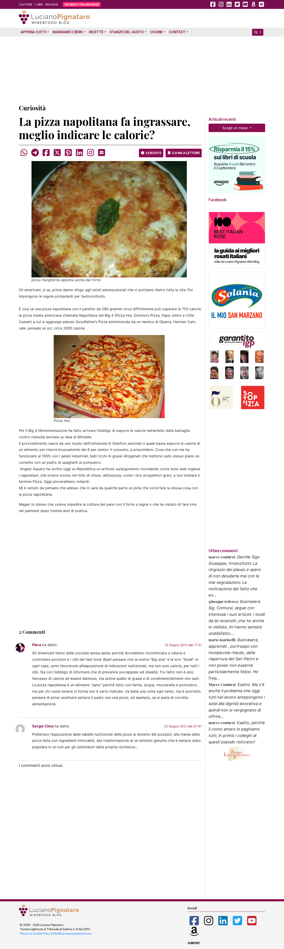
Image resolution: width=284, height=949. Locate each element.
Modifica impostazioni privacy (72, 933)
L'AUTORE (25, 4)
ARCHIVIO (51, 4)
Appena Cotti (33, 32)
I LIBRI (39, 4)
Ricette (96, 32)
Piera (36, 645)
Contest (177, 32)
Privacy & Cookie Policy (35, 933)
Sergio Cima (42, 726)
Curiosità (32, 108)
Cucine (156, 32)
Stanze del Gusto (127, 32)
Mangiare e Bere (68, 32)
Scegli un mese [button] (235, 128)
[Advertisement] (142, 69)
